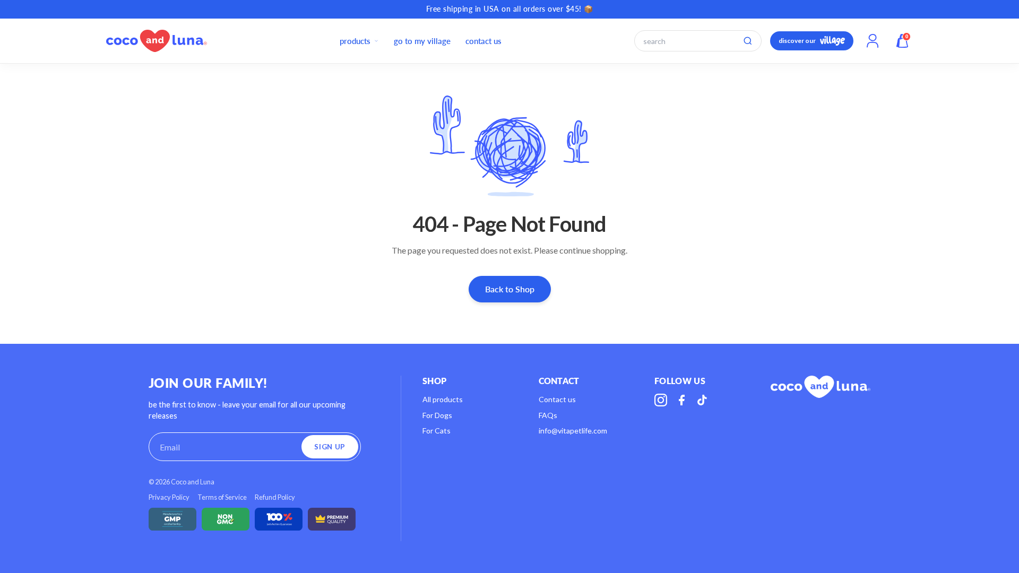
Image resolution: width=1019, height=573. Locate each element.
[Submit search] (748, 41)
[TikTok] (702, 400)
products (355, 41)
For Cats (436, 430)
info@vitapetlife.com (573, 430)
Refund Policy (275, 497)
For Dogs (437, 415)
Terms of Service (222, 497)
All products (442, 399)
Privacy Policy (169, 497)
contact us (483, 41)
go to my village (422, 41)
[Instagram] (660, 400)
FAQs (548, 415)
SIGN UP (330, 446)
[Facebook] (681, 400)
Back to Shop (509, 289)
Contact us (557, 399)
